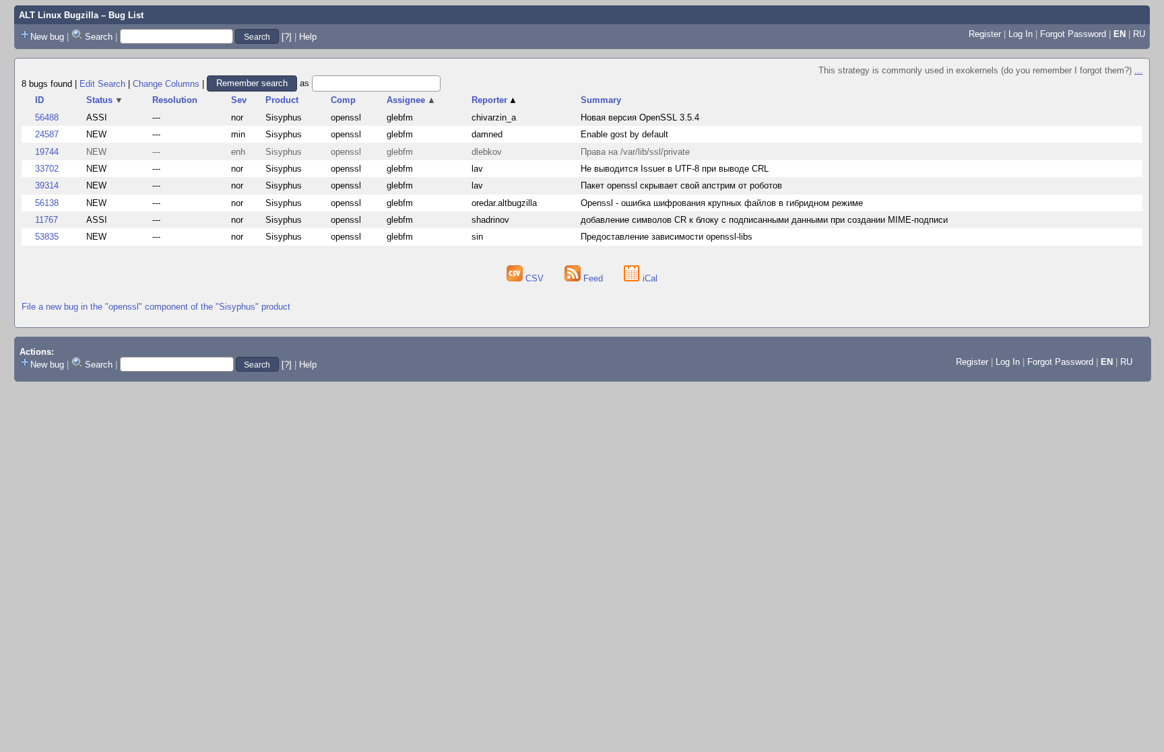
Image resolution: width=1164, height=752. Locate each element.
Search (98, 37)
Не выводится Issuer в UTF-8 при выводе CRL (675, 169)
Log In (1020, 34)
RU (1139, 34)
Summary (601, 100)
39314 (47, 185)
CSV (534, 278)
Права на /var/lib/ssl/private (635, 152)
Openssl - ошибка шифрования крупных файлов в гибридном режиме (722, 203)
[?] (287, 37)
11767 (46, 220)
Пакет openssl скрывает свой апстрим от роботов (681, 185)
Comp (343, 100)
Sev (239, 100)
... (1138, 70)
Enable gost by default (624, 134)
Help (308, 37)
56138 (47, 203)
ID (39, 100)
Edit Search (102, 83)
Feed (593, 278)
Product (281, 100)
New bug (47, 37)
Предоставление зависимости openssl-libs (666, 237)
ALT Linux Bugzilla (58, 15)
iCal (648, 278)
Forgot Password (1073, 34)
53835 (47, 237)
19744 (47, 152)
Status (104, 100)
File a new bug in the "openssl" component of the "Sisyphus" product (156, 307)
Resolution (174, 100)
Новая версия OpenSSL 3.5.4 (640, 117)
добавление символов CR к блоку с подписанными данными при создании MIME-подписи (764, 220)
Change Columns (166, 83)
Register (985, 34)
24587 (47, 134)
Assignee (411, 100)
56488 (47, 117)
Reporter (495, 100)
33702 (47, 169)
